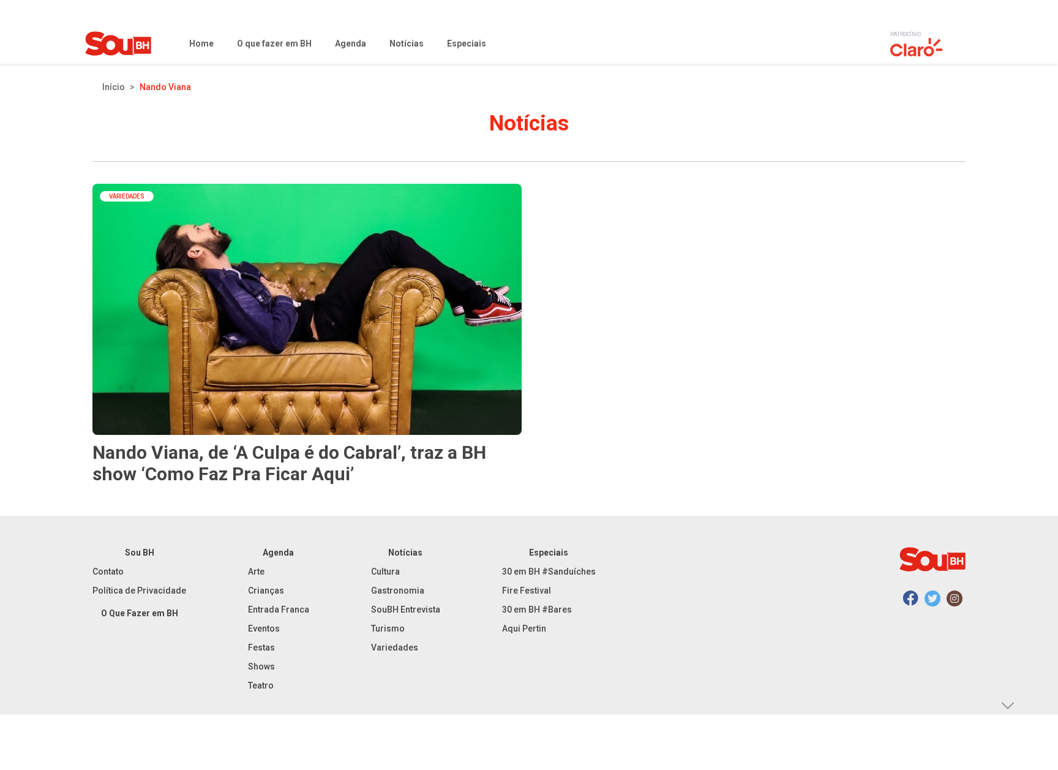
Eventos (264, 628)
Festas (261, 647)
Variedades (394, 647)
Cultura (385, 571)
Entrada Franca (278, 609)
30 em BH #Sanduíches (549, 571)
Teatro (261, 685)
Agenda (278, 552)
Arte (256, 571)
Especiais (548, 552)
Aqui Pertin (524, 628)
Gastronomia (397, 590)
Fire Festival (526, 590)
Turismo (388, 628)
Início (113, 87)
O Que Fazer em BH (139, 613)
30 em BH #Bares (537, 609)
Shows (261, 666)
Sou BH (139, 552)
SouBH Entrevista (405, 609)
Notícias (405, 552)
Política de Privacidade (139, 590)
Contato (108, 571)
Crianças (266, 590)
